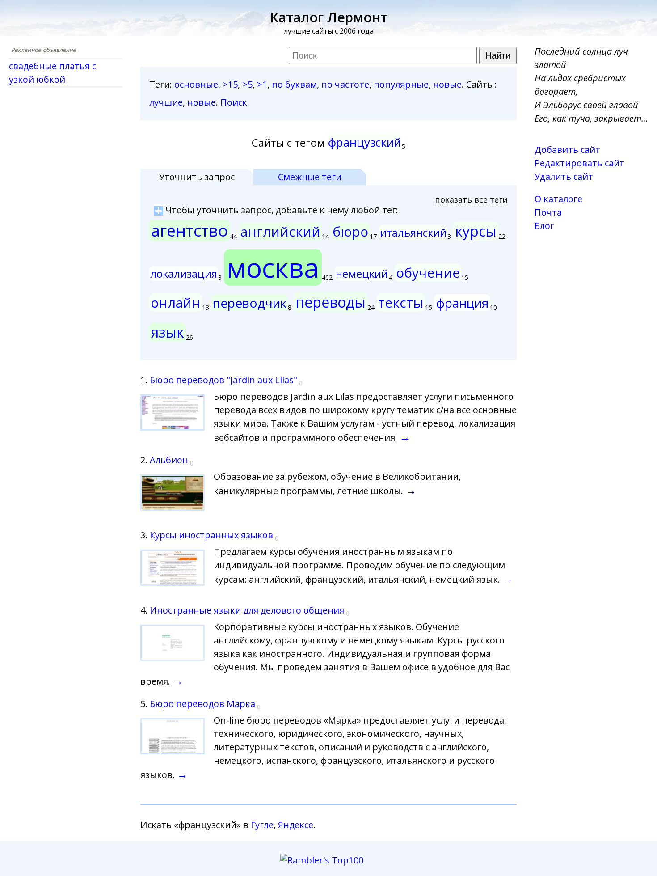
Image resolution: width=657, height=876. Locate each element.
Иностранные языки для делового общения (247, 610)
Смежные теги (309, 177)
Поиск (233, 102)
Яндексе (295, 825)
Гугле (262, 825)
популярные (401, 84)
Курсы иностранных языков (211, 535)
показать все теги (471, 199)
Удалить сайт (564, 176)
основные (196, 84)
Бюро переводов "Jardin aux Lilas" (223, 380)
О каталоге (558, 199)
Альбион (169, 460)
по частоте (345, 84)
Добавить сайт (567, 150)
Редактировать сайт (579, 163)
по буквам (294, 84)
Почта (548, 212)
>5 (247, 84)
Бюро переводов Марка (202, 704)
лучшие (166, 102)
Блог (544, 226)
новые (447, 84)
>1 (262, 84)
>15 (230, 84)
